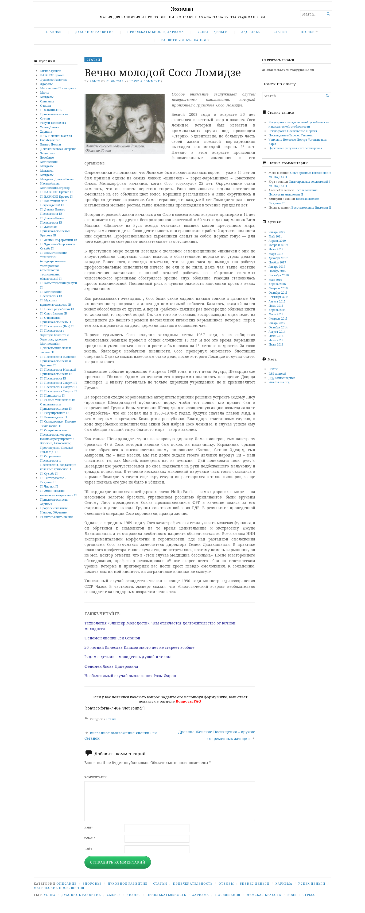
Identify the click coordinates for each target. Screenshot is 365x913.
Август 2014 (277, 331)
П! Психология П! (52, 395)
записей (277, 373)
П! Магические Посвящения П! (51, 294)
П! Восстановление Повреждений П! (53, 203)
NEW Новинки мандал (56, 136)
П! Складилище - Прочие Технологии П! (58, 423)
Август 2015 (277, 301)
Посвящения (227, 895)
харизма (200, 895)
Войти (273, 369)
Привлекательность (54, 114)
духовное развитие (81, 895)
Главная (53, 32)
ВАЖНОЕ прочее (52, 75)
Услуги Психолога (53, 123)
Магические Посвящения (58, 88)
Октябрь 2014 (278, 327)
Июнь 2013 (276, 344)
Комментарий (95, 777)
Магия (44, 92)
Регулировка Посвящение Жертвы (293, 131)
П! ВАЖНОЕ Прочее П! (56, 192)
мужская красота (263, 895)
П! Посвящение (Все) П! (57, 326)
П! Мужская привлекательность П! (55, 302)
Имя (88, 827)
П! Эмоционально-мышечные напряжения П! (58, 493)
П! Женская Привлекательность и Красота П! (55, 231)
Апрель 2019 (277, 241)
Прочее (307, 32)
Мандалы (46, 97)
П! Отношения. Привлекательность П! (56, 320)
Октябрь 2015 (278, 292)
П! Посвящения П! (53, 378)
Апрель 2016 (277, 284)
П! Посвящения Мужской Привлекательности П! (58, 371)
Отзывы (45, 105)
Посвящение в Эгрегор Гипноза (291, 135)
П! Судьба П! (49, 473)
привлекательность (166, 895)
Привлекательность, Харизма (155, 32)
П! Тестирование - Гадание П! (52, 480)
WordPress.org (279, 382)
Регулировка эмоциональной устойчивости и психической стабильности (299, 124)
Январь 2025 (277, 232)
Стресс (308, 895)
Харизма (46, 131)
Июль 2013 (276, 340)
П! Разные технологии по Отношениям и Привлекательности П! (57, 404)
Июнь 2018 (276, 249)
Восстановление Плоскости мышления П (293, 192)
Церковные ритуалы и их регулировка (295, 148)
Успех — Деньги (212, 32)
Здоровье (250, 32)
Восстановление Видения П (311, 207)
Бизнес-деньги (50, 71)
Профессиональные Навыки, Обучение (54, 510)
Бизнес (133, 895)
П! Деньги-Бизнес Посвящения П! (52, 211)
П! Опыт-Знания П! (53, 313)
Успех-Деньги (49, 127)
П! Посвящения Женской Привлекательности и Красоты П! (58, 361)
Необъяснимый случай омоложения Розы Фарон (130, 675)
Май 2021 (275, 236)
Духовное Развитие (94, 32)
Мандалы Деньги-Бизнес (57, 179)
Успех (49, 895)
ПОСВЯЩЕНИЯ (51, 110)
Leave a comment (145, 81)
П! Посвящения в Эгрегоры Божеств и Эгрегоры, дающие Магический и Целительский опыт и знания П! (55, 341)
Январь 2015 (277, 323)
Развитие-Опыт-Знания (183, 40)
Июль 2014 (276, 336)
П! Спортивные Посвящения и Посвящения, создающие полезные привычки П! (58, 462)
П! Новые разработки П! (57, 309)
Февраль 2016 (278, 288)
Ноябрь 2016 (277, 271)
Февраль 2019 (278, 245)
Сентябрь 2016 (279, 275)
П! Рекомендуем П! (54, 417)
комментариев (282, 378)
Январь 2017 (277, 266)
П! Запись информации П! (58, 240)
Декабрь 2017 (278, 258)
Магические (48, 162)
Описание (47, 101)
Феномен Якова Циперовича (111, 666)
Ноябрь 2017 (277, 262)
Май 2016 (275, 280)
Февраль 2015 (278, 318)
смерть (114, 895)
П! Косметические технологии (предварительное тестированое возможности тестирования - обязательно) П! (53, 266)
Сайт (88, 849)
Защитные (47, 153)
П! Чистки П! (49, 486)
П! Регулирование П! (54, 413)
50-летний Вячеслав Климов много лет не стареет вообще (139, 647)
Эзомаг (182, 9)
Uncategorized (50, 140)
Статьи (280, 32)
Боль (291, 895)
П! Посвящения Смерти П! (58, 383)
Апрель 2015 (277, 310)
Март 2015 (276, 314)
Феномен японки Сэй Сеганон (112, 638)
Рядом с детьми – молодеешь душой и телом (127, 656)
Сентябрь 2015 (279, 297)
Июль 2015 (276, 306)
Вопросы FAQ (188, 701)
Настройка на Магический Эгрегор (54, 185)
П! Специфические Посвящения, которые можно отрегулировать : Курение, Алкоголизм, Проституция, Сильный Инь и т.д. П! (57, 441)
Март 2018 (276, 254)
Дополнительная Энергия (58, 149)
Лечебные (47, 157)
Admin (95, 81)
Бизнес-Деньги (50, 144)
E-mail (89, 838)
